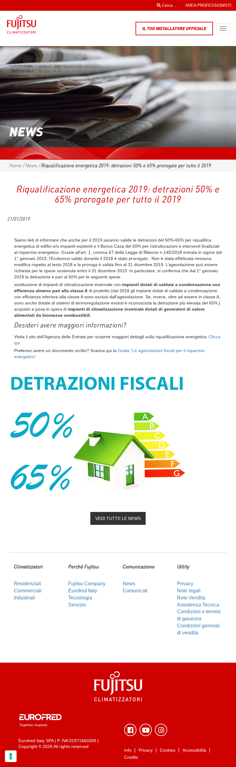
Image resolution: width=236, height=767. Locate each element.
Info (128, 750)
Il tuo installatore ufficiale (174, 28)
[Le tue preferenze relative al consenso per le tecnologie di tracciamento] (11, 756)
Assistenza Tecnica (198, 604)
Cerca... (168, 5)
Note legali (189, 590)
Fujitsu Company (86, 583)
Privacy (185, 583)
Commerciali (27, 590)
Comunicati (135, 590)
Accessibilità (194, 750)
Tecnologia (80, 597)
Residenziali (27, 583)
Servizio (77, 604)
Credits (131, 757)
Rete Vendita (191, 597)
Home (15, 165)
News (31, 165)
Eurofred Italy (82, 590)
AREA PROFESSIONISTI (208, 5)
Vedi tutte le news (118, 518)
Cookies (167, 750)
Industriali (24, 597)
